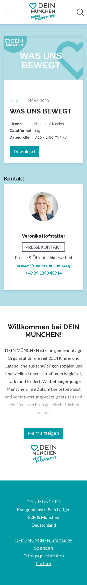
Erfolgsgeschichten (43, 555)
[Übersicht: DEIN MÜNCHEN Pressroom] (42, 12)
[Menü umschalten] (8, 12)
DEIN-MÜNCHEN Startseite (43, 540)
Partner (43, 563)
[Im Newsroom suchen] (80, 12)
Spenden (43, 548)
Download (24, 151)
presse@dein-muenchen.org (43, 265)
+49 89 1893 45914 (43, 273)
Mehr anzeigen (43, 433)
